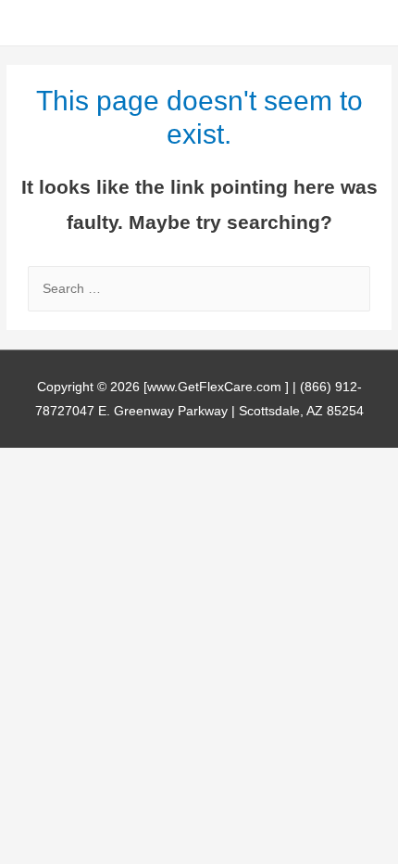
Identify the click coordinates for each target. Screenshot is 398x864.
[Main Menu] (360, 22)
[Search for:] (199, 289)
